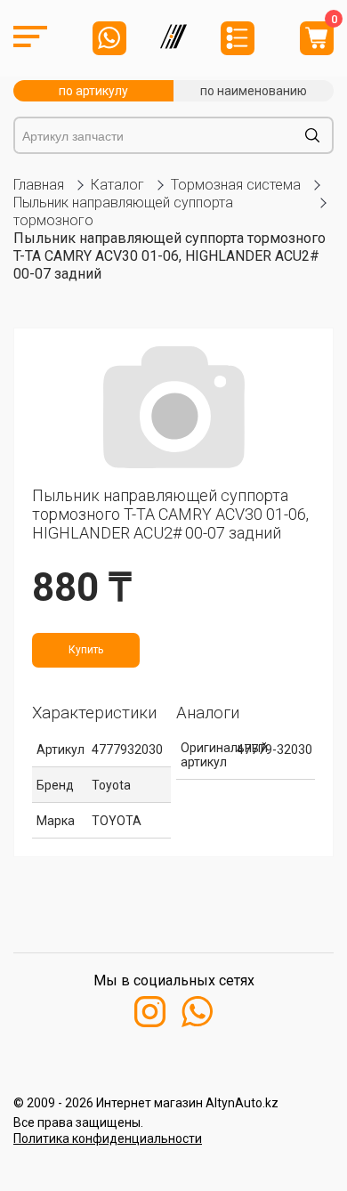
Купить (86, 650)
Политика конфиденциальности (107, 1138)
